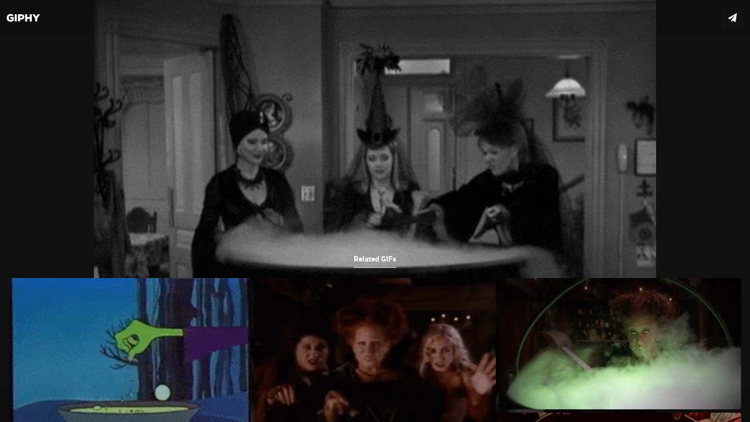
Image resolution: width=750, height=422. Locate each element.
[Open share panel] (732, 18)
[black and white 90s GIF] (375, 211)
